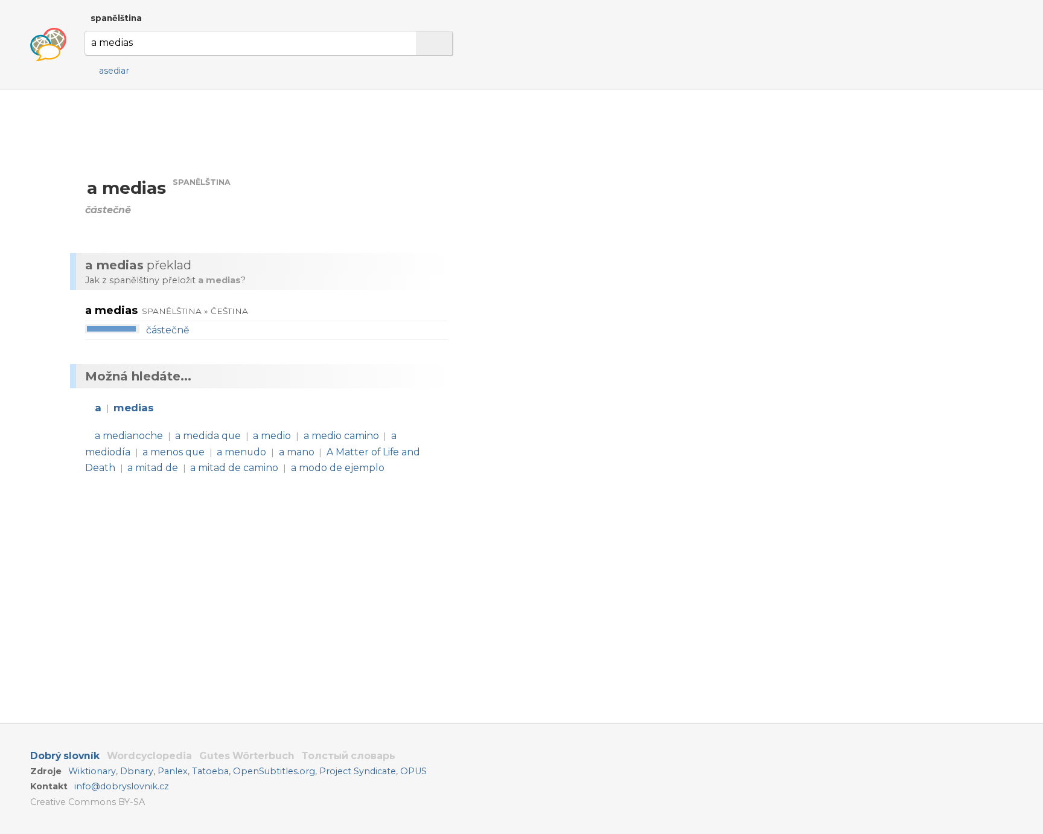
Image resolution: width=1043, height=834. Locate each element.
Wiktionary (92, 771)
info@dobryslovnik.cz (121, 786)
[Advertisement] (589, 204)
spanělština (116, 18)
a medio (272, 435)
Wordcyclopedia (149, 756)
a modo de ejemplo (337, 467)
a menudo (241, 452)
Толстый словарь (348, 756)
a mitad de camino (234, 467)
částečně (168, 330)
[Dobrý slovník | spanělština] (48, 45)
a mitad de (152, 467)
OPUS (413, 771)
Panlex (173, 771)
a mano (296, 452)
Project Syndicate (357, 771)
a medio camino (341, 435)
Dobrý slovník (65, 756)
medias (133, 408)
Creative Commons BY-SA (87, 802)
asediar (114, 70)
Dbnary (136, 771)
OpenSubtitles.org (274, 771)
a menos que (173, 452)
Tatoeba (210, 771)
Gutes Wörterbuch (247, 756)
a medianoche (129, 435)
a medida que (208, 435)
